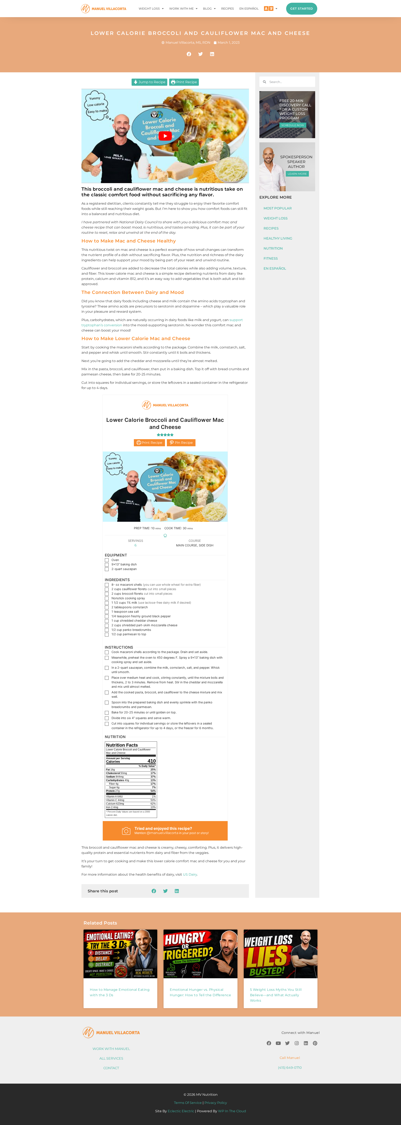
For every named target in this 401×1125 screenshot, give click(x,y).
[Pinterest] (315, 1043)
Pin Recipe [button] (183, 443)
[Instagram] (296, 1043)
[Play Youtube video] (165, 136)
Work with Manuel (111, 1049)
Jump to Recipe (151, 82)
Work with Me (181, 8)
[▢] (107, 560)
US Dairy (190, 874)
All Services (111, 1058)
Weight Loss (149, 8)
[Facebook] (269, 1043)
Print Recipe (186, 82)
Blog (207, 8)
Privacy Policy (215, 1103)
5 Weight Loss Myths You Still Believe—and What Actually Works (276, 995)
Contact (111, 1068)
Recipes (227, 8)
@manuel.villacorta (162, 833)
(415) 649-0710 (290, 1068)
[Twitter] (287, 1043)
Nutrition (273, 248)
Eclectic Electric (181, 1111)
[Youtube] (278, 1043)
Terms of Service (188, 1103)
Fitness (271, 258)
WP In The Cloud (232, 1111)
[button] (189, 54)
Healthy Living (278, 238)
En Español (249, 8)
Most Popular (278, 208)
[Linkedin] (305, 1043)
